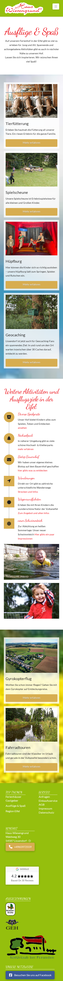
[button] (55, 6)
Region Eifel (13, 811)
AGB (41, 804)
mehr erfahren (26, 449)
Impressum (45, 808)
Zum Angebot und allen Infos (33, 513)
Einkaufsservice (48, 800)
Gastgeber (12, 800)
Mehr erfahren (31, 142)
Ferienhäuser (13, 796)
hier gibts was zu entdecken (32, 470)
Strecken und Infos (28, 491)
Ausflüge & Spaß (16, 805)
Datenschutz (46, 812)
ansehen (22, 427)
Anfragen (44, 796)
